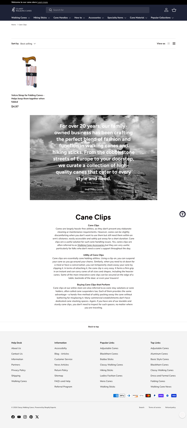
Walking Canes (19, 17)
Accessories (95, 17)
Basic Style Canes (160, 359)
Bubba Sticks (106, 359)
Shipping (15, 375)
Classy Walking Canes (111, 364)
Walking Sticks (107, 386)
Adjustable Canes (109, 348)
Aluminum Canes (159, 353)
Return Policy (61, 370)
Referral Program (63, 386)
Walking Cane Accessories (91, 245)
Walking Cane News (161, 386)
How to (78, 17)
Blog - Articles (61, 353)
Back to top (93, 326)
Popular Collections (161, 17)
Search (141, 407)
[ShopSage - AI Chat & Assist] (182, 415)
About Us (16, 348)
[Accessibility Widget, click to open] (182, 214)
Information (17, 359)
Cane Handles (61, 17)
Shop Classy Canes (93, 189)
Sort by (15, 43)
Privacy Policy (18, 370)
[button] (174, 10)
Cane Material (137, 17)
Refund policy (170, 407)
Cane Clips (23, 25)
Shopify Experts (50, 407)
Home (13, 25)
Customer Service (63, 359)
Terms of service (155, 407)
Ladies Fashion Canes (111, 375)
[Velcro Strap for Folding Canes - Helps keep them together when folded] (30, 72)
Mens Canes (106, 381)
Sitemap (58, 375)
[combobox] (97, 10)
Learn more (42, 2)
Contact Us (17, 353)
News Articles (61, 364)
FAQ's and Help (62, 381)
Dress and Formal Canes (163, 375)
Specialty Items (115, 17)
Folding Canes (158, 381)
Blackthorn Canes (109, 353)
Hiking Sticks (40, 17)
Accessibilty (60, 348)
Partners (15, 364)
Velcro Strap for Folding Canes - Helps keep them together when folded (28, 98)
